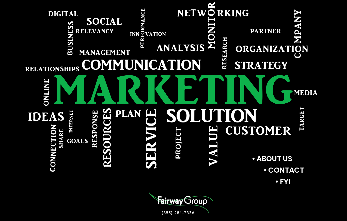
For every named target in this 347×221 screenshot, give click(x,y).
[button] (173, 90)
